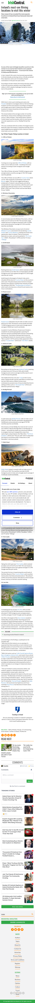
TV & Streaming (26, 729)
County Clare (25, 178)
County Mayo (19, 280)
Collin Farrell (20, 653)
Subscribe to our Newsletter (17, 922)
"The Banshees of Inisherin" (23, 285)
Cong (20, 377)
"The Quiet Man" (20, 384)
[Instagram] (19, 929)
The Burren (23, 731)
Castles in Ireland (14, 731)
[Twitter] (15, 929)
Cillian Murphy (5, 657)
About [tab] (30, 483)
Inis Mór (19, 609)
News (17, 976)
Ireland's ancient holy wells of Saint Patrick (6, 754)
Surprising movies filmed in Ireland (14, 634)
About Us (17, 945)
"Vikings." (4, 239)
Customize (16, 517)
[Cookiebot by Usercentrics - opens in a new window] (25, 478)
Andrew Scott (15, 655)
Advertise (17, 952)
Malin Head (4, 469)
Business (17, 979)
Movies (19, 729)
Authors (17, 938)
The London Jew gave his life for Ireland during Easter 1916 (28, 748)
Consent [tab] (4, 483)
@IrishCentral (16, 20)
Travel (18, 990)
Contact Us (17, 949)
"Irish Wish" (25, 340)
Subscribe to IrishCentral (17, 97)
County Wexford (13, 232)
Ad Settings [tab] (21, 483)
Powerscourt (5, 321)
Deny (17, 523)
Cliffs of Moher (22, 163)
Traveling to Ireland (17, 714)
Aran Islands (21, 618)
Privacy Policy (17, 956)
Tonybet (3, 104)
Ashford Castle (23, 369)
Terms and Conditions (17, 960)
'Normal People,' (16, 681)
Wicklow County (6, 230)
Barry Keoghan (5, 655)
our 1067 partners (12, 492)
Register (17, 963)
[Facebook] (12, 929)
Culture (17, 987)
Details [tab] (13, 483)
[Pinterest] (22, 929)
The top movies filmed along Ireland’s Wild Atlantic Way (16, 748)
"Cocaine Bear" (10, 340)
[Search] (31, 3)
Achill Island (15, 270)
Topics (17, 941)
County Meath (19, 574)
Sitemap (17, 967)
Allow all (17, 512)
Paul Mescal (10, 684)
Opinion (17, 983)
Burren (3, 181)
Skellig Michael (16, 418)
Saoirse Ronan (28, 653)
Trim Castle (19, 564)
